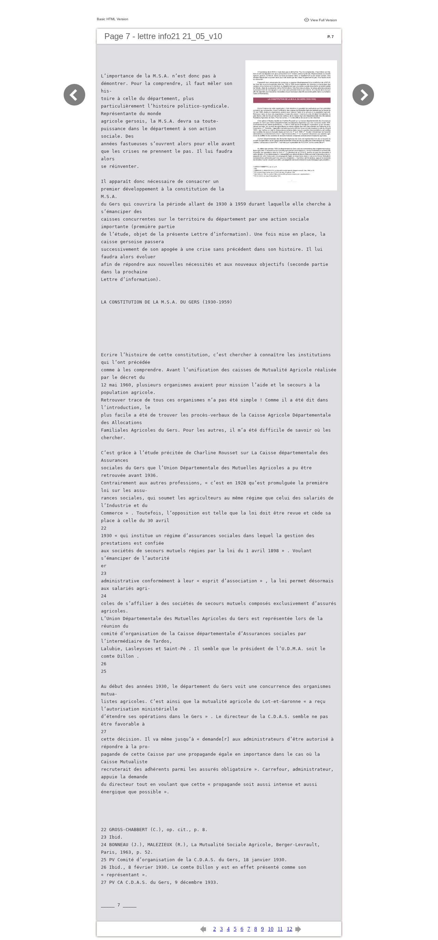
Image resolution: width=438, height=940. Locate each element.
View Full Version (323, 20)
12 (289, 929)
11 (280, 929)
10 (270, 929)
